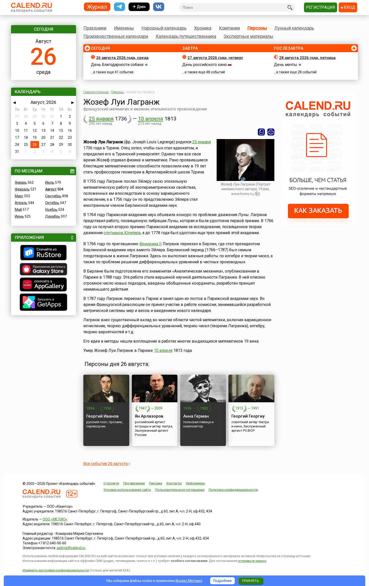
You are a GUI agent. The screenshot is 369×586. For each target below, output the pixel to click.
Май (18, 210)
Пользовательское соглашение (179, 490)
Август (50, 189)
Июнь (19, 216)
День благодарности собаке (117, 64)
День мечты (285, 64)
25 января (101, 119)
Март (19, 196)
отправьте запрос (252, 561)
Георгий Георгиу (248, 416)
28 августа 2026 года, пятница (307, 57)
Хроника (202, 28)
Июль (49, 182)
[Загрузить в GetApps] (43, 302)
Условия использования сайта (127, 490)
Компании (229, 28)
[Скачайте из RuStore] (43, 253)
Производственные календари (115, 36)
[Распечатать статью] (270, 132)
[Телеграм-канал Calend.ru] (119, 7)
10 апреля (150, 119)
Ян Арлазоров (149, 416)
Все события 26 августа (106, 463)
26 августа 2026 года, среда (122, 57)
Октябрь (52, 203)
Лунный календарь (294, 28)
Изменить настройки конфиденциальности (56, 570)
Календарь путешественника (186, 36)
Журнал (97, 7)
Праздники (94, 28)
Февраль (22, 189)
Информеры (195, 483)
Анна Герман (196, 416)
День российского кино (204, 64)
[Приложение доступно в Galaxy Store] (43, 270)
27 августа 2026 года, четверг (215, 57)
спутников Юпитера (122, 232)
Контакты (174, 483)
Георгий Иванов (102, 416)
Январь (21, 182)
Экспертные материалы (248, 36)
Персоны (257, 28)
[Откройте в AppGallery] (43, 285)
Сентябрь (53, 196)
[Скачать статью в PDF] (261, 132)
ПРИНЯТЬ (250, 581)
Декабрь (52, 216)
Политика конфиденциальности (233, 490)
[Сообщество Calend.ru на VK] (158, 7)
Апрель (21, 203)
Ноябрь (51, 210)
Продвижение (134, 483)
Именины (124, 28)
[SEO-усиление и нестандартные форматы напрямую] (318, 225)
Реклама (155, 483)
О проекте (111, 483)
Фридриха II (150, 243)
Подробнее (222, 581)
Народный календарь (164, 28)
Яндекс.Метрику (188, 581)
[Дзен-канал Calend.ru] (139, 7)
